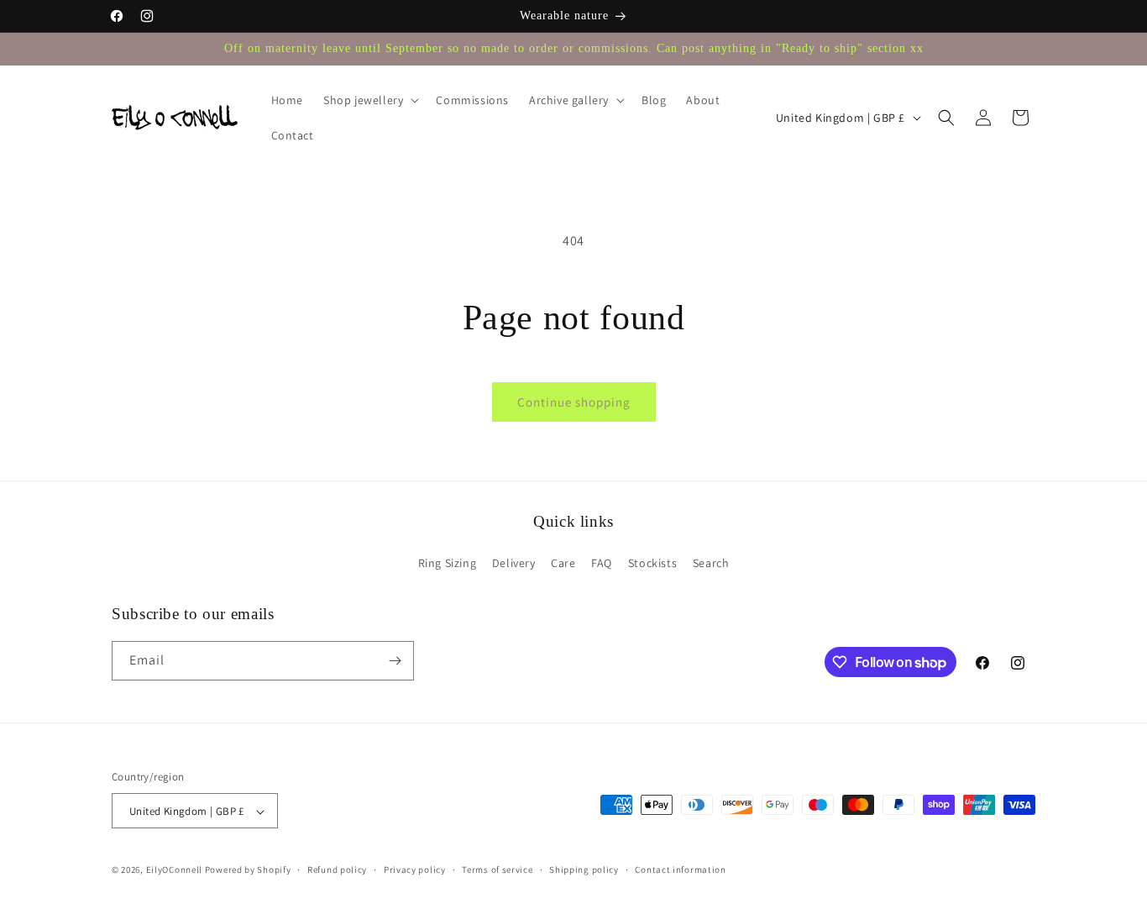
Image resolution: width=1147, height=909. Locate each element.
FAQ (601, 563)
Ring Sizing (447, 563)
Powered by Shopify (248, 870)
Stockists (652, 563)
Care (563, 563)
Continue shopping (574, 402)
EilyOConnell (174, 870)
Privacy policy (415, 869)
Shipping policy (584, 869)
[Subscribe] (394, 660)
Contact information (680, 869)
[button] (369, 100)
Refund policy (337, 869)
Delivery (514, 563)
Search (711, 563)
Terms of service (497, 869)
